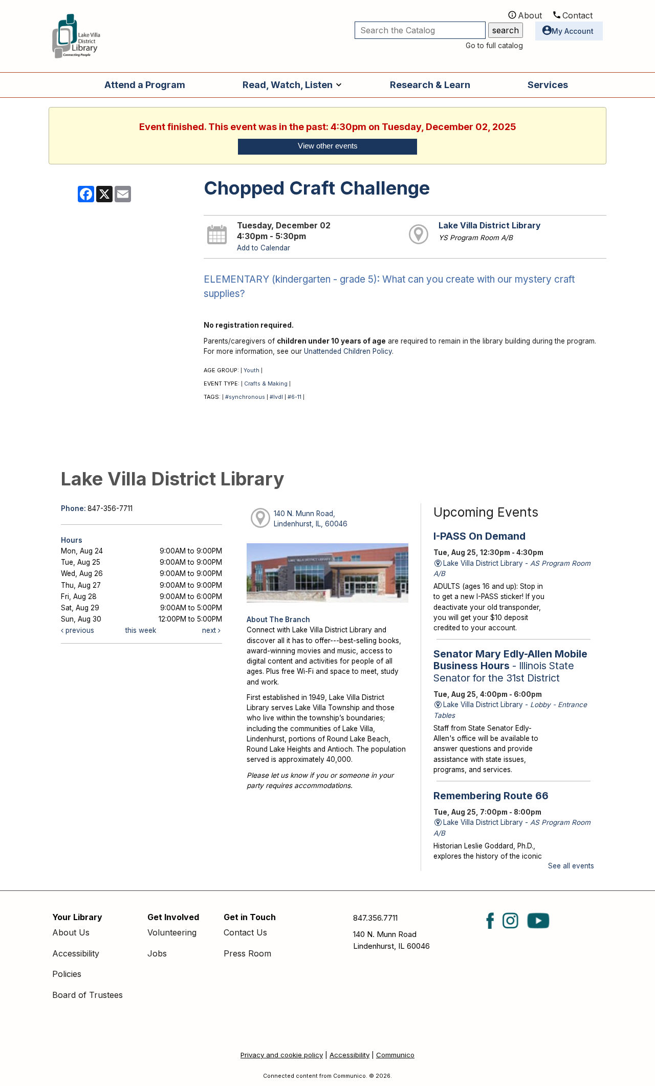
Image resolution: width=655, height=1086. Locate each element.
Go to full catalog (494, 45)
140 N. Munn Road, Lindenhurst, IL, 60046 (310, 518)
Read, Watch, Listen (288, 84)
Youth (251, 370)
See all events (571, 866)
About (530, 15)
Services (548, 84)
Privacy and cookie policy (282, 1055)
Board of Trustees (87, 995)
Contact (577, 15)
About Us (71, 932)
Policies (66, 974)
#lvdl (276, 397)
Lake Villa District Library (489, 225)
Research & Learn (430, 84)
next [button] (210, 630)
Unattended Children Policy (348, 351)
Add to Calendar (263, 248)
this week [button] (140, 630)
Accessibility (75, 953)
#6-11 (294, 397)
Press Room (247, 953)
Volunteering (171, 932)
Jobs (157, 953)
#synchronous (245, 397)
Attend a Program (144, 84)
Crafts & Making (266, 383)
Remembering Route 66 (491, 796)
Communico (395, 1055)
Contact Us (245, 932)
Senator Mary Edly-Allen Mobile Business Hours (510, 666)
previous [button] (78, 630)
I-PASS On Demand (479, 536)
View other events (328, 146)
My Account (573, 31)
